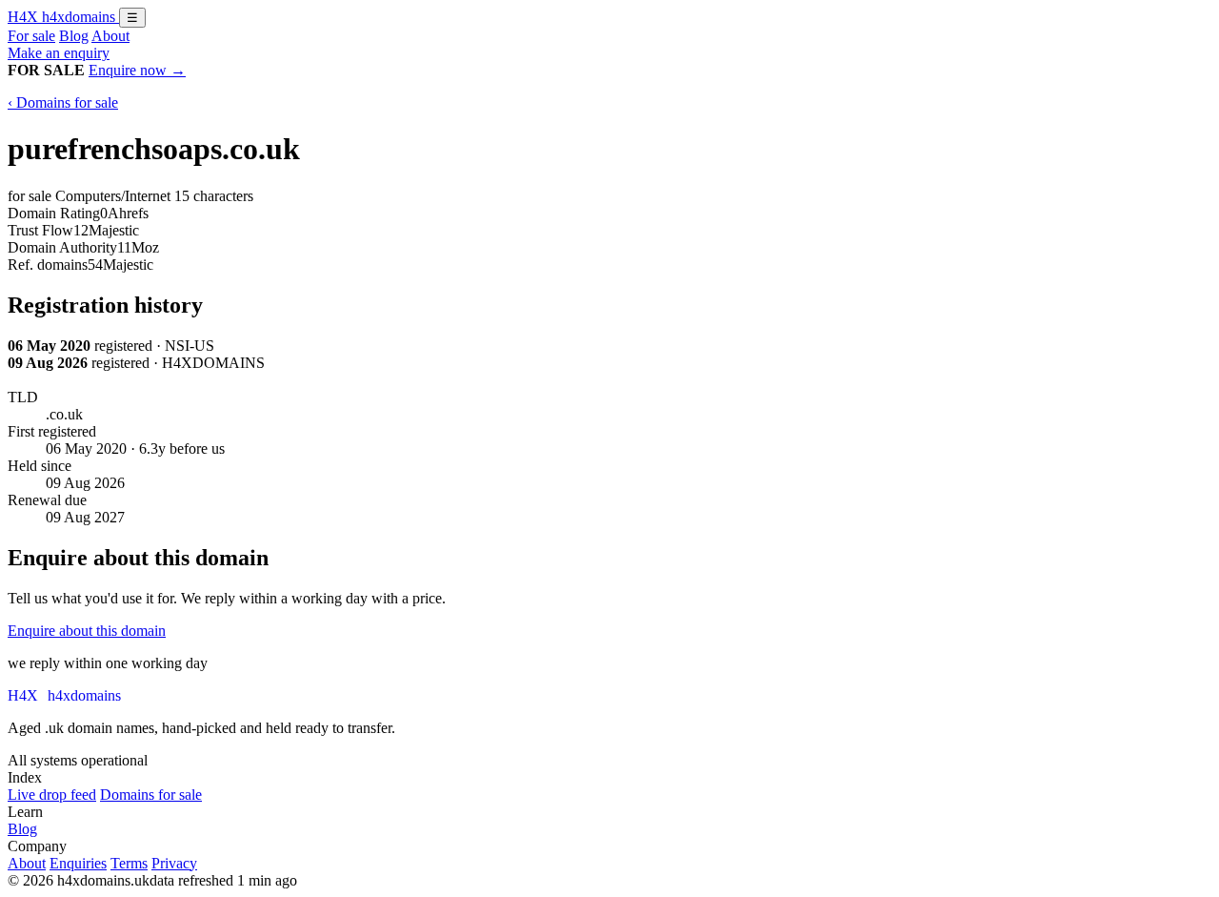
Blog (74, 36)
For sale (31, 36)
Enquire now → (137, 70)
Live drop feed (52, 794)
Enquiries (78, 863)
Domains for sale (151, 794)
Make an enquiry (59, 53)
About (110, 36)
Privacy (174, 863)
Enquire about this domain (87, 630)
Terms (129, 863)
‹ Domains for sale (63, 102)
